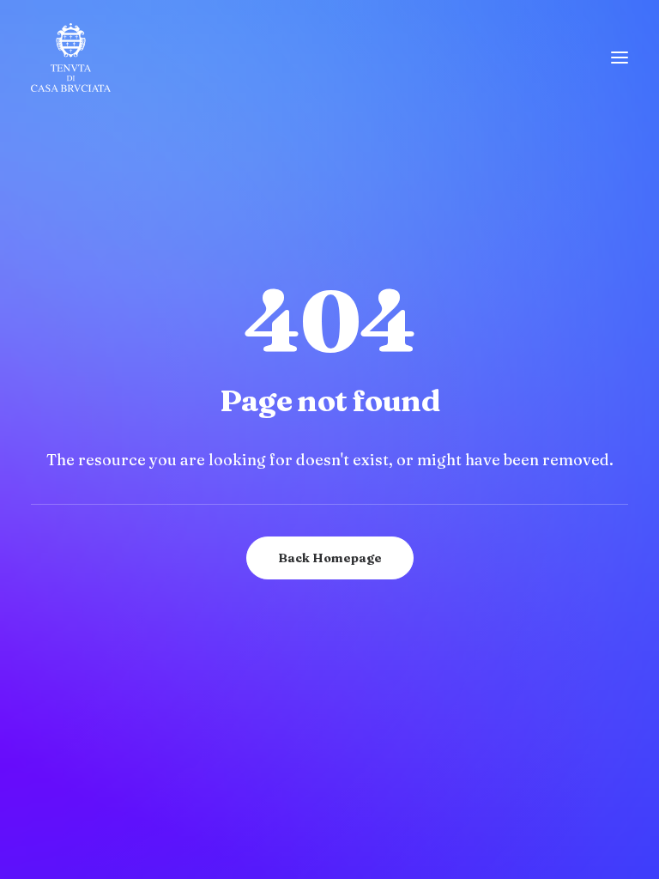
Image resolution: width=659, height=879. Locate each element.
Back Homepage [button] (330, 558)
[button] (619, 57)
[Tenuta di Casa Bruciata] (71, 57)
